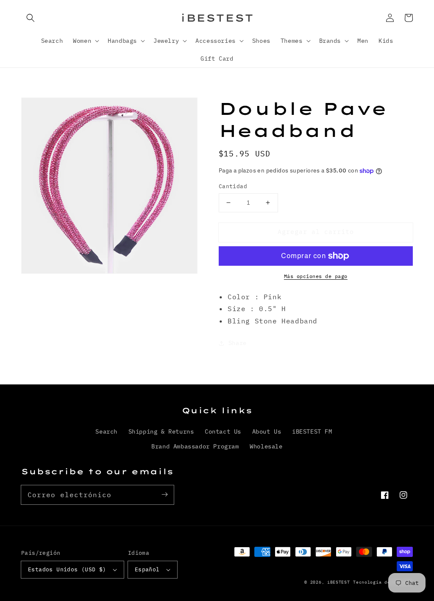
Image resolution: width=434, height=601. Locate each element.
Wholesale (266, 446)
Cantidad (233, 186)
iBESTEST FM (312, 431)
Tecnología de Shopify (383, 582)
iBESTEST (338, 582)
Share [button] (237, 343)
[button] (30, 17)
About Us (266, 431)
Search (106, 431)
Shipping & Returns (161, 431)
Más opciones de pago (316, 276)
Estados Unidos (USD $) (67, 569)
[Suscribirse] (164, 494)
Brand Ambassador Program (195, 446)
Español (147, 569)
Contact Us (223, 431)
